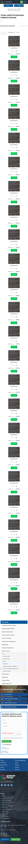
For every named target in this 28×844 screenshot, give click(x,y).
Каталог (8, 5)
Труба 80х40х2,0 (14, 458)
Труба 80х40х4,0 (14, 434)
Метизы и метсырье (6, 638)
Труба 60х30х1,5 (14, 217)
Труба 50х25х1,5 (14, 168)
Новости (17, 764)
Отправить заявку (21, 2)
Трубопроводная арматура (8, 628)
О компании (19, 5)
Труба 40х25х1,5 (14, 120)
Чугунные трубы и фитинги (8, 635)
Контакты (17, 769)
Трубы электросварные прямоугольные (11, 668)
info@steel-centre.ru (16, 10)
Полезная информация (20, 760)
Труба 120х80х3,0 (14, 579)
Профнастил (5, 677)
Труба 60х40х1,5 (14, 313)
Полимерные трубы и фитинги (9, 625)
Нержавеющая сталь (7, 683)
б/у (3, 653)
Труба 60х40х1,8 (14, 338)
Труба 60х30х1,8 (14, 241)
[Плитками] (10, 34)
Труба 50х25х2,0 (14, 193)
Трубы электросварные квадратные (10, 666)
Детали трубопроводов (7, 631)
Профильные (5, 663)
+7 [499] (8, 1)
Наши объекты (4, 764)
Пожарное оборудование (8, 647)
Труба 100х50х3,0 (14, 483)
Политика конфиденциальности (7, 789)
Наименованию (11, 32)
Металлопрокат (5, 674)
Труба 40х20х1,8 (14, 72)
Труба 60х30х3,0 (14, 289)
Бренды (3, 795)
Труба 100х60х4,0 (14, 555)
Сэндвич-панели (6, 680)
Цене (18, 32)
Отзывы (17, 767)
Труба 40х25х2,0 (14, 144)
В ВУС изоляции (6, 656)
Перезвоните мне (5, 839)
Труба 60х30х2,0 (14, 265)
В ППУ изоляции (6, 658)
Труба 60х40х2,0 (14, 362)
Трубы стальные (6, 651)
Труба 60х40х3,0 (14, 386)
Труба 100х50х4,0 (14, 507)
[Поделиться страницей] (2, 20)
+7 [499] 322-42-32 (5, 821)
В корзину (14, 56)
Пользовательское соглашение (7, 787)
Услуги (16, 762)
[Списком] (12, 34)
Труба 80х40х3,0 (14, 410)
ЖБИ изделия (5, 644)
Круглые (4, 661)
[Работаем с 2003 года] (2, 2)
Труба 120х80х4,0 (14, 603)
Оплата (2, 767)
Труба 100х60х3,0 (14, 531)
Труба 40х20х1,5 (14, 48)
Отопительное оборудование (9, 641)
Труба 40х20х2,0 (14, 96)
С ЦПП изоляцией (6, 671)
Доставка (3, 769)
